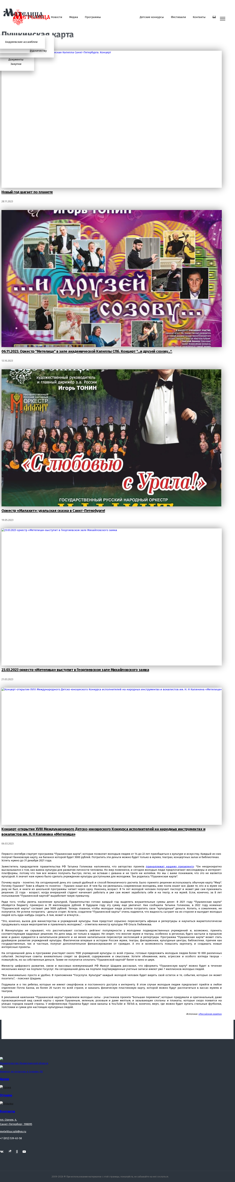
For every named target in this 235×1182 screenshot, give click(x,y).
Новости (56, 17)
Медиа (73, 17)
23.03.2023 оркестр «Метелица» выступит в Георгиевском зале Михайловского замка (75, 670)
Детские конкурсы (152, 17)
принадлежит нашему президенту (170, 866)
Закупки (15, 64)
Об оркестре (36, 17)
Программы (93, 17)
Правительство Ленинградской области (24, 1063)
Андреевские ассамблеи (21, 42)
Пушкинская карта (120, 17)
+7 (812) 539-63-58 (11, 1138)
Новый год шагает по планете (27, 192)
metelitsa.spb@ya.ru (13, 1131)
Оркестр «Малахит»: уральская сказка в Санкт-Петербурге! (53, 510)
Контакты (199, 17)
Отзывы (6, 1095)
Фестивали (178, 17)
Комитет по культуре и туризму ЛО (21, 1071)
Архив (4, 1079)
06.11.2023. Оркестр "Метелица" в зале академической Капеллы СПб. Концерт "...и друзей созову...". (86, 351)
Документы (16, 59)
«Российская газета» (210, 1014)
